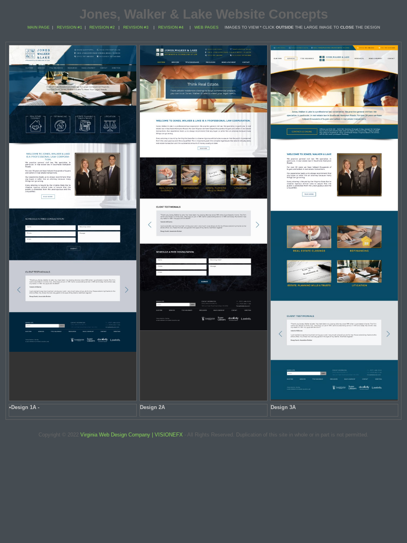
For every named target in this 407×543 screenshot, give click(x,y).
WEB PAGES (206, 27)
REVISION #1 (69, 27)
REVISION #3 (136, 27)
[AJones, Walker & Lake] (72, 350)
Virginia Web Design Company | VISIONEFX (131, 435)
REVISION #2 (102, 27)
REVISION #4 (171, 27)
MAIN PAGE (38, 27)
